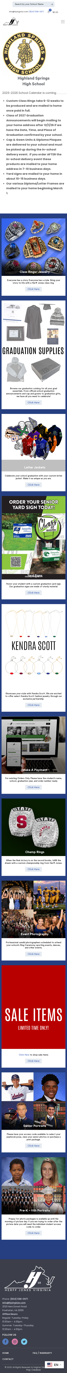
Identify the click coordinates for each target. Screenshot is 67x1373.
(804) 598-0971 (36, 11)
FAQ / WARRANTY (42, 1353)
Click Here (33, 289)
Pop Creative (33, 1369)
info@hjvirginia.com (18, 11)
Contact (8, 1359)
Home (5, 1353)
